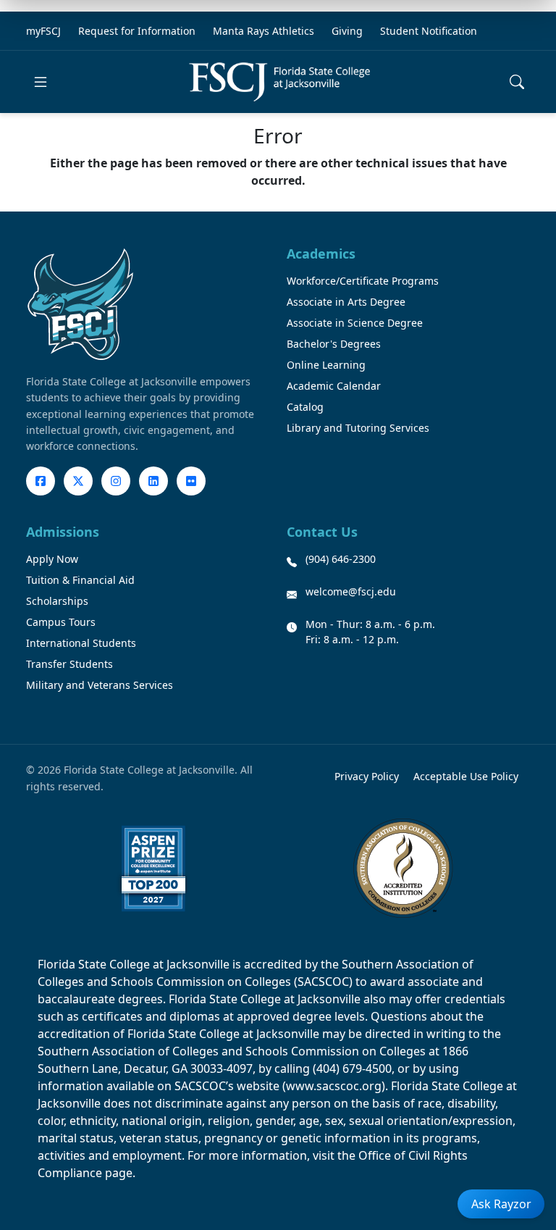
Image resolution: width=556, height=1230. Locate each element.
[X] (78, 481)
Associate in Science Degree (355, 323)
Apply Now (52, 559)
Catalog (305, 407)
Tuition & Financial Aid (80, 580)
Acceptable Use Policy (465, 776)
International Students (81, 643)
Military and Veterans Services (99, 685)
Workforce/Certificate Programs (363, 281)
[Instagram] (115, 481)
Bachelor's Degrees (334, 344)
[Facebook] (40, 481)
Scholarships (57, 601)
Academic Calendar (334, 386)
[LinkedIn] (153, 481)
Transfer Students (69, 664)
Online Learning (326, 365)
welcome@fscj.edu (351, 591)
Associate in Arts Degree (346, 302)
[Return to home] (279, 81)
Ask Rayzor (501, 1204)
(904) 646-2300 (341, 559)
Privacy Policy (366, 776)
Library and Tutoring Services (358, 428)
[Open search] (517, 82)
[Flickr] (191, 481)
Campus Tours (61, 622)
